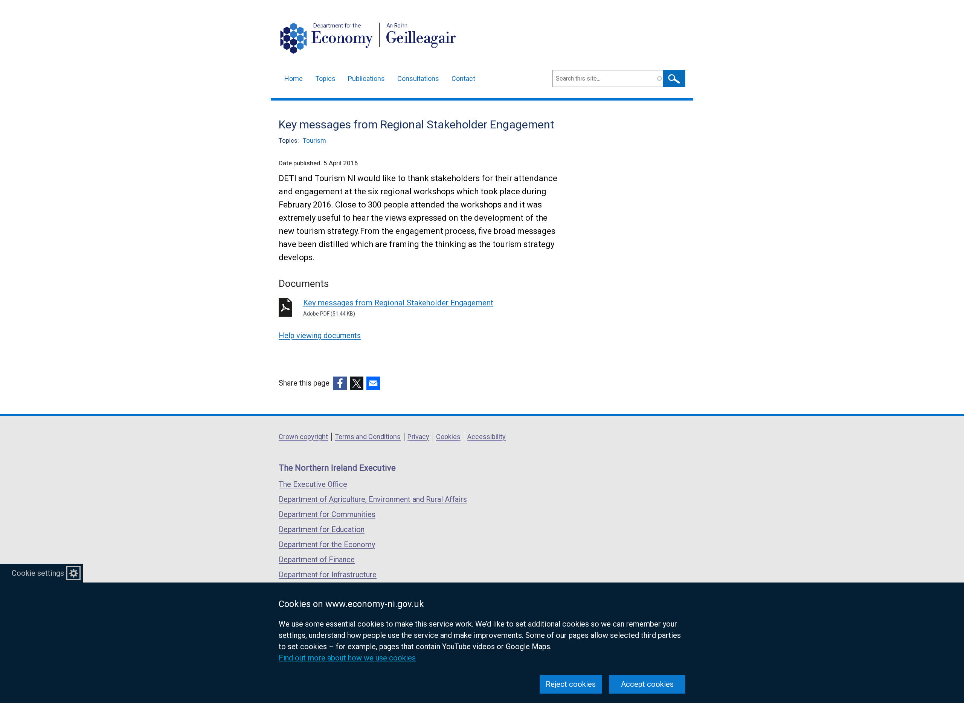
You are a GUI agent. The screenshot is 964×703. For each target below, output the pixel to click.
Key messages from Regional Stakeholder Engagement (398, 307)
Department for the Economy (327, 544)
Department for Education (322, 529)
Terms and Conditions (368, 437)
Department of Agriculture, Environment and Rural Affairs (373, 499)
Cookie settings (38, 573)
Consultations (418, 78)
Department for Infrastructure (328, 574)
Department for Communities (327, 514)
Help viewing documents (320, 335)
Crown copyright (303, 437)
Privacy (418, 437)
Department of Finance (317, 559)
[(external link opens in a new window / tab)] (340, 383)
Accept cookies (647, 684)
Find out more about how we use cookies (347, 657)
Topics (325, 78)
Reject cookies (571, 684)
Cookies (448, 437)
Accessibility (486, 437)
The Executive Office (313, 484)
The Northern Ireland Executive (337, 468)
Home (293, 78)
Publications (366, 78)
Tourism (314, 140)
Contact (463, 78)
